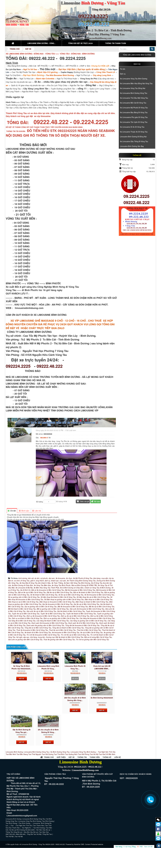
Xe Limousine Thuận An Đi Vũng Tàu (134, 132)
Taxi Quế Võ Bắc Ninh (107, 754)
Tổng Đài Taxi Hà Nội (34, 834)
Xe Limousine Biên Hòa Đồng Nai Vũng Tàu (136, 83)
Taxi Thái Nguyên (34, 754)
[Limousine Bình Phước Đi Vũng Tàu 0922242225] (75, 658)
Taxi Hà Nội (94, 754)
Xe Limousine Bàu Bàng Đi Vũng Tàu (134, 112)
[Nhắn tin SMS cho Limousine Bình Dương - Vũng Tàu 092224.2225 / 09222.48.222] (158, 819)
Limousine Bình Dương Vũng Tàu (37, 752)
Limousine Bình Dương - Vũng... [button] (41, 43)
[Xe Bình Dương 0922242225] (102, 689)
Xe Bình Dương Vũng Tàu (60, 752)
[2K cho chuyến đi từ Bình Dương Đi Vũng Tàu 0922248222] (48, 721)
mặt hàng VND (129, 846)
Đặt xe (71, 757)
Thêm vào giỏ (84, 501)
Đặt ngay (96, 501)
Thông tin (82, 757)
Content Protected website (94, 844)
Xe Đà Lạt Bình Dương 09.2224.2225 (21, 830)
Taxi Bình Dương (48, 821)
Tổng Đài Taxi (47, 834)
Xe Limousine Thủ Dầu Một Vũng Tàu (134, 98)
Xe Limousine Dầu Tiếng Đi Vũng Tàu (134, 141)
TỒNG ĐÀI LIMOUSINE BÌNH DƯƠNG (137, 55)
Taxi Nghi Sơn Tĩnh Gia (106, 752)
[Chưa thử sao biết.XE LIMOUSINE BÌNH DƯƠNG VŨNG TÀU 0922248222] (102, 658)
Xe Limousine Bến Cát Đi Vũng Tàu (133, 103)
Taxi (12, 825)
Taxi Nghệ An (26, 828)
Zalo (158, 824)
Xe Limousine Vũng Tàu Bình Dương (133, 78)
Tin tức (122, 69)
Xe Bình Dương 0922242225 (102, 697)
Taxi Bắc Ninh (11, 754)
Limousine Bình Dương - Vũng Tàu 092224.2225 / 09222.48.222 (43, 844)
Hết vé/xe (75, 678)
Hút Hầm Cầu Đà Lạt (43, 830)
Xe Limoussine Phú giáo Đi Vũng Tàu (134, 117)
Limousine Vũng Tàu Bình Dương (83, 752)
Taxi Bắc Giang (22, 754)
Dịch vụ (137, 64)
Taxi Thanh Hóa (38, 825)
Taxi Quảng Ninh (71, 754)
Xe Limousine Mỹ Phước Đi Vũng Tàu (134, 107)
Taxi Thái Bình (59, 754)
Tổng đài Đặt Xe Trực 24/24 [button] (80, 43)
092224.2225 (93, 16)
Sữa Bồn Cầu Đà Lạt (31, 832)
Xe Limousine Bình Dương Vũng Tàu (133, 93)
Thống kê (107, 757)
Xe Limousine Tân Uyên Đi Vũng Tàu (133, 122)
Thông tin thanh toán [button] (115, 43)
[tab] (12, 511)
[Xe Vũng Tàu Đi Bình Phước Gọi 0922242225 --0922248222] (21, 658)
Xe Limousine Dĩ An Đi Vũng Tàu (132, 127)
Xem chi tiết (148, 846)
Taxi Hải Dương (47, 754)
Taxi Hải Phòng (83, 754)
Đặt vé (21, 679)
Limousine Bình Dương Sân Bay (132, 146)
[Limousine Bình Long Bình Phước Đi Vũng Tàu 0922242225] (48, 658)
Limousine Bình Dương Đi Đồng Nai (133, 136)
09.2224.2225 (136, 196)
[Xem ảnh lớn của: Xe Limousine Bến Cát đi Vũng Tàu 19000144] (21, 435)
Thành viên (95, 757)
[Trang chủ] (13, 43)
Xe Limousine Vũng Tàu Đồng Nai (132, 88)
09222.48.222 (50, 366)
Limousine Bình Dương (14, 752)
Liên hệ (117, 757)
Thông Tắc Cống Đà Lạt (14, 832)
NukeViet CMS (79, 844)
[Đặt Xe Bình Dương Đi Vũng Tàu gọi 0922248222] (21, 721)
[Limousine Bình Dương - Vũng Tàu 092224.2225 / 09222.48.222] (17, 20)
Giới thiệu (61, 757)
